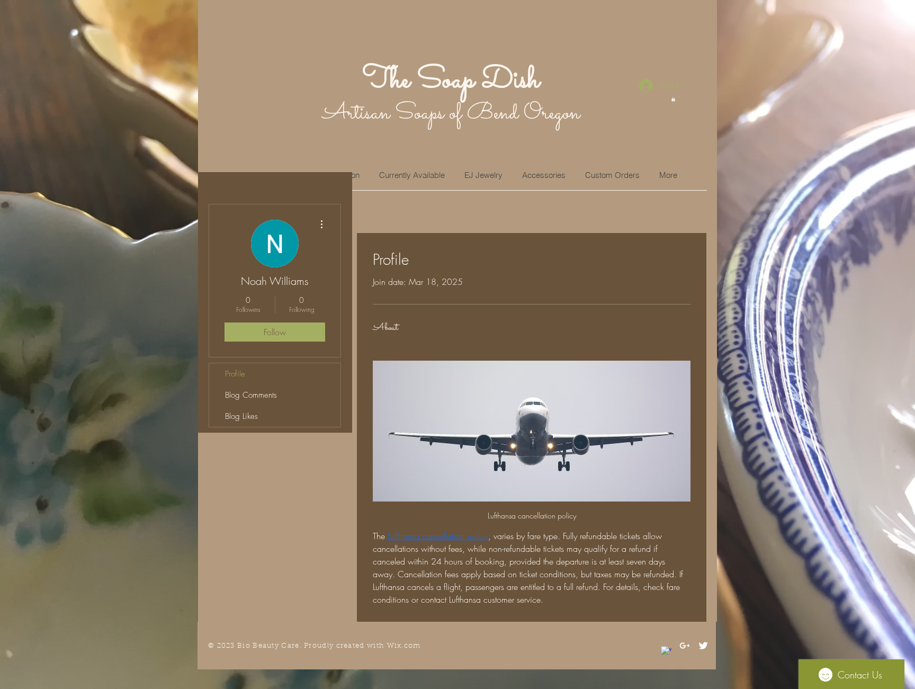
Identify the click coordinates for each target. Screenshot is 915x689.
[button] (673, 99)
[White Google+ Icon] (684, 645)
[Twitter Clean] (703, 645)
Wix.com (404, 645)
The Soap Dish (451, 80)
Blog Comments (251, 395)
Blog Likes (241, 416)
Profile (235, 374)
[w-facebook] (666, 651)
